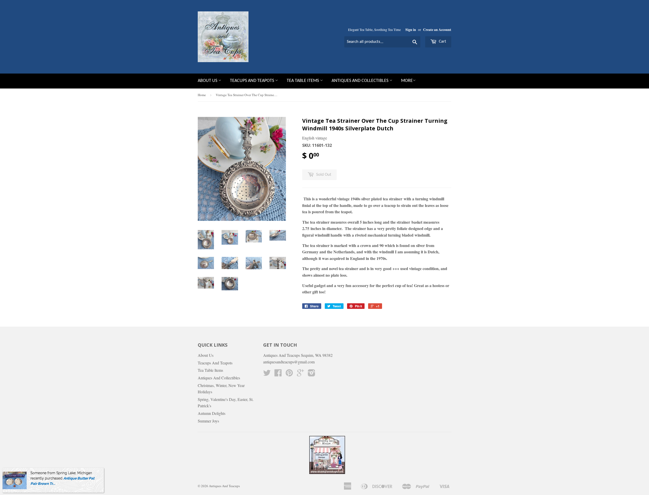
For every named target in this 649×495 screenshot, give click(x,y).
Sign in (410, 29)
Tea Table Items (303, 80)
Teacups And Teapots (252, 80)
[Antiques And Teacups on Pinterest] (289, 374)
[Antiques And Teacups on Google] (300, 374)
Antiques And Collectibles (360, 80)
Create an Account (437, 29)
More (407, 80)
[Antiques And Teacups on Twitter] (267, 374)
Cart (442, 41)
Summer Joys (208, 420)
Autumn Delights (211, 413)
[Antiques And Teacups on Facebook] (278, 374)
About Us (208, 80)
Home (202, 95)
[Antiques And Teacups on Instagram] (311, 374)
